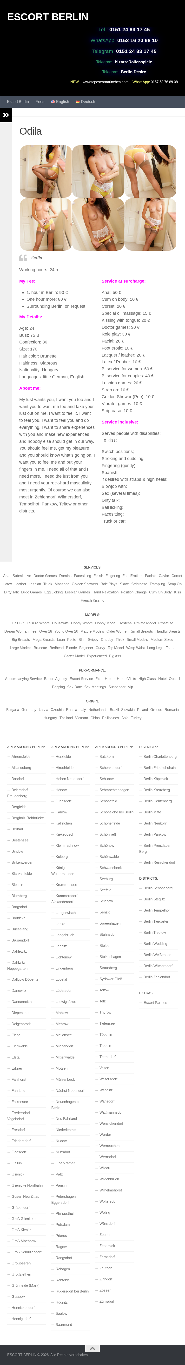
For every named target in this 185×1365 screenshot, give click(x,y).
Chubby (107, 639)
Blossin (17, 885)
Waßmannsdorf (111, 1112)
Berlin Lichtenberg (158, 801)
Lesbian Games (77, 592)
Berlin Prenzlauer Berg (155, 848)
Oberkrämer (65, 1163)
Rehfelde (63, 1280)
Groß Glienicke (23, 1219)
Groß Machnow (24, 1241)
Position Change (134, 592)
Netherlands (97, 710)
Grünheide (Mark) (26, 1285)
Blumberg (19, 896)
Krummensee (66, 885)
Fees (40, 102)
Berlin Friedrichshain (160, 768)
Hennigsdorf (21, 1319)
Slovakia (128, 710)
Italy (82, 710)
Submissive (22, 576)
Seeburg (106, 879)
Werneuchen (109, 1146)
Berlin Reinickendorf (159, 862)
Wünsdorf (107, 1223)
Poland (142, 710)
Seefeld (105, 890)
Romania (172, 710)
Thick (120, 639)
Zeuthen (105, 1268)
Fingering (113, 576)
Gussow (18, 1296)
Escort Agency (55, 679)
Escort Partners (156, 1002)
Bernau (17, 829)
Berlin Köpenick (156, 779)
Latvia (43, 710)
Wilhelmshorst (110, 1190)
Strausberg (108, 968)
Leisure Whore (38, 623)
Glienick (18, 1174)
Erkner (17, 1068)
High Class (147, 679)
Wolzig (104, 1212)
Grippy (93, 639)
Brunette (40, 648)
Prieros (61, 1236)
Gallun (17, 1163)
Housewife (60, 623)
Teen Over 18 (41, 631)
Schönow (106, 845)
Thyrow (105, 1012)
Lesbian (35, 584)
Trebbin (105, 1046)
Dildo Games (31, 592)
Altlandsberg (21, 768)
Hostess (125, 623)
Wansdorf (106, 1101)
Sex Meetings (95, 687)
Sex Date (74, 687)
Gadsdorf (19, 1152)
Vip (130, 687)
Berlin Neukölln (155, 823)
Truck (47, 584)
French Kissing (92, 600)
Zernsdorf (107, 1257)
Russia (71, 710)
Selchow (106, 901)
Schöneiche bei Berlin (116, 812)
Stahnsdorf (108, 934)
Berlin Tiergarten (156, 921)
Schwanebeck (110, 868)
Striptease (139, 584)
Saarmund (64, 1324)
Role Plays (109, 584)
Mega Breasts (44, 639)
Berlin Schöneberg (158, 888)
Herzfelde (63, 756)
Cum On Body (160, 592)
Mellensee (64, 1035)
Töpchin (105, 1034)
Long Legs (155, 648)
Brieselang (20, 929)
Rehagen (63, 1269)
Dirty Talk (11, 592)
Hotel (162, 679)
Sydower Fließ (110, 979)
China (95, 718)
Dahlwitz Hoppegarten (17, 965)
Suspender (117, 687)
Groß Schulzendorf (26, 1252)
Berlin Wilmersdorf (158, 966)
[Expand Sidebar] (6, 115)
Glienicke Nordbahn (27, 1185)
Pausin (61, 1185)
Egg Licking (53, 592)
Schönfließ (107, 834)
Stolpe (104, 945)
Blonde (71, 648)
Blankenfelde (22, 873)
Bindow (17, 851)
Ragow (61, 1247)
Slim (82, 639)
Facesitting (82, 576)
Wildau (104, 1168)
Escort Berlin (18, 102)
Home (109, 679)
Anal (6, 576)
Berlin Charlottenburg (160, 756)
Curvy (100, 648)
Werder (105, 1134)
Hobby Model (105, 623)
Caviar (164, 576)
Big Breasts (21, 639)
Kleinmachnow (67, 845)
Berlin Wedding (155, 944)
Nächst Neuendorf (70, 1090)
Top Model (116, 648)
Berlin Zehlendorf (157, 977)
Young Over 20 (66, 631)
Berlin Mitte (152, 812)
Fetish (98, 576)
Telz (102, 1001)
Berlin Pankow (155, 834)
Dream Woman (16, 631)
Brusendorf (20, 940)
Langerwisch (66, 913)
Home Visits (126, 679)
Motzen (61, 1068)
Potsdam (63, 1224)
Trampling (157, 584)
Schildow (106, 779)
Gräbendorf (20, 1207)
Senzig (104, 912)
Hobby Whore (82, 623)
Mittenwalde (65, 1057)
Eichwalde (20, 1046)
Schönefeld (108, 801)
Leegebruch (65, 935)
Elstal (16, 1057)
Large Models (20, 648)
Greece (156, 710)
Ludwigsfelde (66, 1002)
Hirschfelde (64, 768)
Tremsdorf (107, 1057)
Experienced (97, 656)
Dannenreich (22, 1002)
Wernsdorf (107, 1157)
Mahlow (62, 1013)
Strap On (174, 584)
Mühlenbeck (65, 1079)
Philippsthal (64, 1213)
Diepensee (20, 1013)
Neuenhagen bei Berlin (66, 1105)
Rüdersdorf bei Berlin (72, 1291)
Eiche (16, 1035)
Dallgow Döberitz (25, 979)
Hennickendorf (23, 1308)
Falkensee (20, 1102)
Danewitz (19, 990)
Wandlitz (106, 1090)
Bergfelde (19, 807)
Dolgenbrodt (21, 1024)
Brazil (114, 710)
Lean (61, 639)
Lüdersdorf (64, 990)
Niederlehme (66, 1130)
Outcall (174, 679)
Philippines (110, 718)
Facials (150, 576)
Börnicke (19, 918)
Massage (62, 584)
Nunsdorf (63, 1152)
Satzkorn (106, 756)
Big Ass (115, 656)
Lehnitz (61, 946)
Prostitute (165, 623)
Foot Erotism (132, 576)
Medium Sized (162, 639)
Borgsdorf (19, 907)
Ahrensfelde (21, 756)
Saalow (61, 1313)
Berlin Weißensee (157, 955)
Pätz (59, 1174)
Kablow (61, 812)
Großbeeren (21, 1263)
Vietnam (81, 718)
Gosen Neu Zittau (25, 1196)
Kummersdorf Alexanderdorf (64, 899)
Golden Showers (85, 584)
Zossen (105, 1290)
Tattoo (170, 648)
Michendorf (64, 1046)
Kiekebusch (65, 834)
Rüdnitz (62, 1302)
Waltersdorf (108, 1079)
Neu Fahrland (66, 1119)
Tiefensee (107, 1023)
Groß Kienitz (21, 1230)
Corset (177, 576)
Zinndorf (105, 1279)
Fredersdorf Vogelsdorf (18, 1116)
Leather (20, 584)
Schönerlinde (109, 823)
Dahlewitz (19, 951)
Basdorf (18, 779)
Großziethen (21, 1274)
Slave (124, 584)
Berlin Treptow (155, 932)
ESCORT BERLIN (47, 16)
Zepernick (107, 1246)
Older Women (117, 631)
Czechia (57, 710)
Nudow (61, 1141)
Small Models (137, 639)
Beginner (86, 648)
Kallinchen (64, 823)
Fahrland (18, 1090)
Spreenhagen (109, 923)
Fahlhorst (19, 1079)
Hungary (50, 718)
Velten (104, 1068)
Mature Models (92, 631)
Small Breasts (142, 631)
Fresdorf (18, 1130)
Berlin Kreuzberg (157, 790)
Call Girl (18, 623)
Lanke (60, 924)
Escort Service (81, 679)
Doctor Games (45, 576)
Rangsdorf (64, 1258)
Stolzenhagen (110, 957)
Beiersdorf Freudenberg (17, 793)
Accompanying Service (23, 679)
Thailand (66, 718)
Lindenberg (64, 968)
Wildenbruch (109, 1179)
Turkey (136, 718)
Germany (28, 710)
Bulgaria (12, 710)
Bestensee (20, 840)
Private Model (145, 623)
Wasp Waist (135, 648)
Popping (58, 687)
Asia (124, 718)
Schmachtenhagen (114, 790)
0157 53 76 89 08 (164, 82)
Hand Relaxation (105, 592)
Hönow (61, 790)
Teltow (104, 990)
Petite (71, 639)
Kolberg (62, 856)
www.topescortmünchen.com (106, 82)
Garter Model (74, 656)
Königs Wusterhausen (62, 871)
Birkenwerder (22, 862)
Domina (65, 576)
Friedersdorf (21, 1141)
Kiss (177, 592)
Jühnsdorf (63, 801)
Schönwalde (109, 856)
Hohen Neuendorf (69, 779)
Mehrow (62, 1024)
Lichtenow (64, 957)
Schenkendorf (110, 768)
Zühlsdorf (106, 1301)
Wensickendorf (111, 1123)
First (98, 679)
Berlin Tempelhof (157, 910)
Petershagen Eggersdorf (63, 1199)
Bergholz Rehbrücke (28, 818)
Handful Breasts (168, 631)
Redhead (56, 648)
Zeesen (105, 1235)
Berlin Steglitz (154, 899)
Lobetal (61, 979)
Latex (7, 584)
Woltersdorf (108, 1201)
